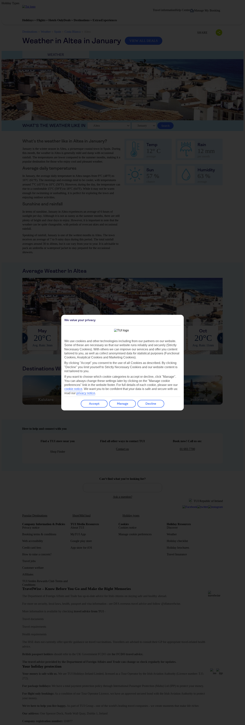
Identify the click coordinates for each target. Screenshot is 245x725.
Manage (122, 403)
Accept (94, 403)
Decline (150, 403)
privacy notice (85, 393)
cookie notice (73, 389)
